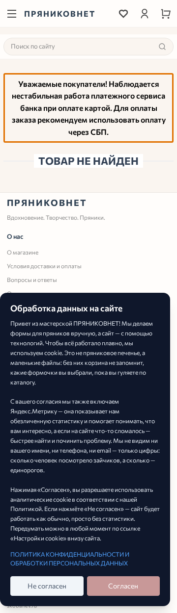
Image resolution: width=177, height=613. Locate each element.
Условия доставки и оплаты (44, 265)
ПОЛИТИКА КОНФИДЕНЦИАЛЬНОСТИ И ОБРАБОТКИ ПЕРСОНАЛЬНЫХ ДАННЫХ (69, 558)
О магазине (22, 252)
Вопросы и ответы (32, 279)
